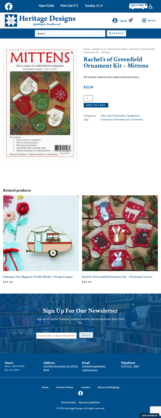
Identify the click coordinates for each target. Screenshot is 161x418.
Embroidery (119, 119)
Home (87, 49)
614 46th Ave (50, 366)
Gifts (103, 115)
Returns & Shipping (108, 387)
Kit (128, 119)
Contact (85, 387)
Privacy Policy (68, 402)
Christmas (106, 119)
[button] (146, 20)
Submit (86, 335)
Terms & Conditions (89, 402)
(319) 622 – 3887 (130, 366)
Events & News (64, 387)
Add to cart (96, 105)
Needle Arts (99, 49)
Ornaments (136, 119)
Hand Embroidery (118, 49)
